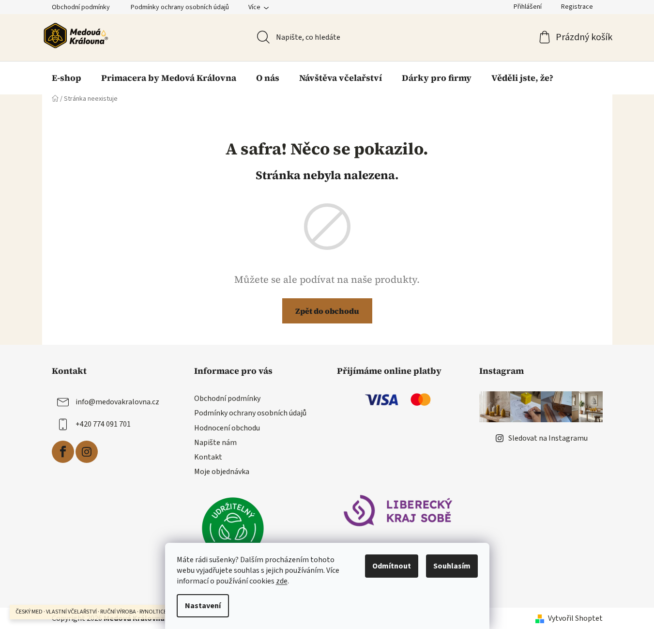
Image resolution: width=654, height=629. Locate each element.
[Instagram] (87, 452)
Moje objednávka (221, 471)
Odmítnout (391, 566)
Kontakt (208, 457)
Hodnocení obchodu (227, 428)
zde (282, 581)
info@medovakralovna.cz (117, 402)
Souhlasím (452, 566)
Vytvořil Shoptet (575, 618)
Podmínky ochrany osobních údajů (180, 7)
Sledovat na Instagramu (548, 438)
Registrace (577, 7)
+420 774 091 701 (103, 424)
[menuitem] (66, 77)
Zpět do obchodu (327, 311)
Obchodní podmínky (81, 7)
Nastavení (203, 605)
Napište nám (215, 442)
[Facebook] (63, 452)
